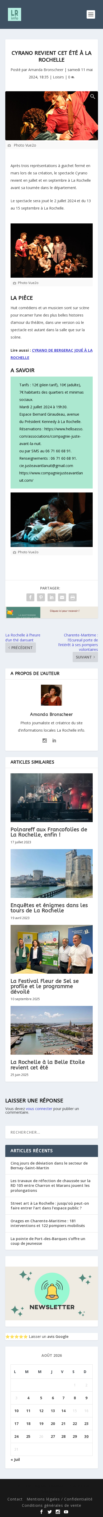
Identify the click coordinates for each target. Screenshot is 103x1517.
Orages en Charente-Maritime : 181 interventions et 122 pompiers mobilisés (48, 1223)
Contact (15, 1499)
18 (28, 1423)
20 (53, 1423)
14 (63, 1410)
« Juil (15, 1459)
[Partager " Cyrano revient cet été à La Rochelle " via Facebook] (30, 597)
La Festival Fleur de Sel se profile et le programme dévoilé (45, 986)
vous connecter (39, 1108)
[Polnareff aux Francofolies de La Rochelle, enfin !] (52, 797)
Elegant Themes (48, 1485)
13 (53, 1410)
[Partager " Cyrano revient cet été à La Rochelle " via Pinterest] (41, 597)
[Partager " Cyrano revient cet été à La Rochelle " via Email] (62, 597)
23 (86, 1423)
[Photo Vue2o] (51, 115)
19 (41, 1423)
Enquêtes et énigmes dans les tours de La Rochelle (49, 908)
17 (16, 1423)
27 (53, 1436)
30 (86, 1436)
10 (16, 1410)
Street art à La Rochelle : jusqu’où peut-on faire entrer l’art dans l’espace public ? (50, 1205)
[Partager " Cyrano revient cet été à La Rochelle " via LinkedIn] (51, 597)
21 (63, 1423)
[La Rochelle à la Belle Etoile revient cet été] (52, 1030)
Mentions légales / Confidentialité (60, 1499)
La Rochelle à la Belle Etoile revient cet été (48, 1064)
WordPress (51, 1491)
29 (75, 1436)
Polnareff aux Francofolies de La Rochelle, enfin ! (49, 832)
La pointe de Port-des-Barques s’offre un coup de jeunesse (48, 1241)
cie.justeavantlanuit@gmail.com (46, 465)
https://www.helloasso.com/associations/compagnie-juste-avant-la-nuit (51, 436)
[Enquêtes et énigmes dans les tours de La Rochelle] (52, 873)
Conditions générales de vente (51, 1505)
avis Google (57, 1336)
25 (28, 1436)
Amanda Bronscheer (45, 69)
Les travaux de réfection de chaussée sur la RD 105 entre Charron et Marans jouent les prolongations (51, 1185)
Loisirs (58, 76)
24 (16, 1436)
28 (63, 1436)
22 (75, 1423)
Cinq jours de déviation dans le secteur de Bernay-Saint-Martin (49, 1165)
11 (28, 1410)
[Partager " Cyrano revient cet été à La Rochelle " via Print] (72, 597)
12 (41, 1410)
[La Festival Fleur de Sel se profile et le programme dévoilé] (52, 949)
